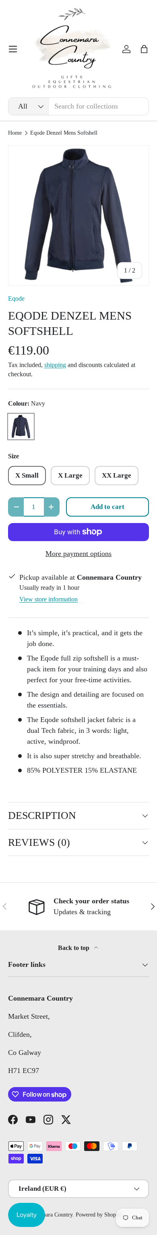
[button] (144, 49)
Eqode (16, 298)
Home (15, 133)
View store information (48, 599)
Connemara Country (49, 1215)
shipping (55, 364)
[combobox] (78, 106)
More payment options (78, 554)
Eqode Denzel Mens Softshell (63, 133)
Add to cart (107, 507)
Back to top (74, 947)
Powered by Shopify (99, 1215)
